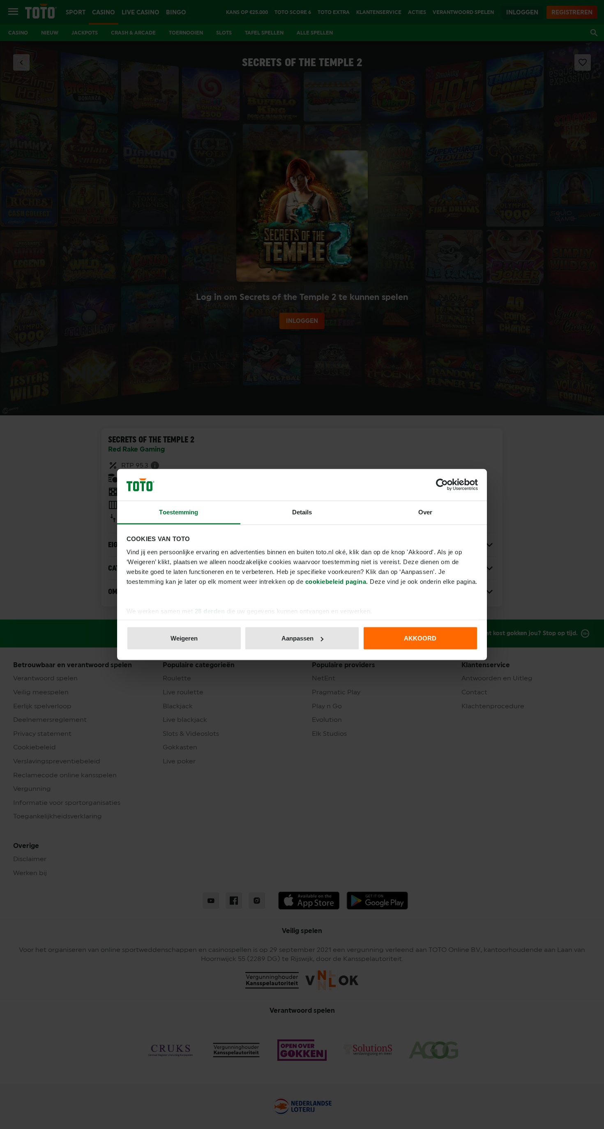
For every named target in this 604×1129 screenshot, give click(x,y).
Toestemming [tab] (178, 511)
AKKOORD (420, 638)
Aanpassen (297, 638)
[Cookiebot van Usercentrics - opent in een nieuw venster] (442, 485)
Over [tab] (425, 511)
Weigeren (184, 638)
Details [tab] (302, 511)
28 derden (210, 610)
